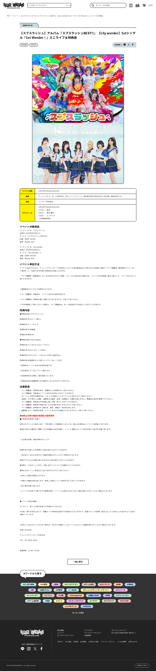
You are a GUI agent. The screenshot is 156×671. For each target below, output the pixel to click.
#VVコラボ (124, 601)
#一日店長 (73, 590)
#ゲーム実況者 (33, 601)
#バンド (59, 601)
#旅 (32, 590)
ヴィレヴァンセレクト (92, 633)
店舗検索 (87, 635)
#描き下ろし (45, 590)
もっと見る (79, 613)
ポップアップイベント (65, 635)
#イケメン (48, 595)
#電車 (56, 584)
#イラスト (94, 601)
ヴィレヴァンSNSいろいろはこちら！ (28, 5)
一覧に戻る (78, 562)
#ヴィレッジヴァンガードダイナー (96, 590)
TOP (8, 16)
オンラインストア (118, 630)
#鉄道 (118, 584)
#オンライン (105, 584)
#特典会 (130, 584)
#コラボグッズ (71, 606)
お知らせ (60, 642)
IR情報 (75, 642)
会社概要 (83, 642)
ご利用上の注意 (93, 642)
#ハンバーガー (32, 595)
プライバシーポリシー (108, 642)
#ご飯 (61, 595)
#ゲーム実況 (89, 584)
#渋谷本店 (87, 606)
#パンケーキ (120, 590)
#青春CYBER (93, 595)
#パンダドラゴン (71, 584)
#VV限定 (43, 584)
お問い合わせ (132, 642)
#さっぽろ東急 (28, 584)
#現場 (47, 601)
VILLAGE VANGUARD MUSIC (122, 633)
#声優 (107, 595)
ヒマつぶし (88, 630)
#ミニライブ (109, 601)
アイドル (24, 45)
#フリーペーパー (122, 595)
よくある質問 (122, 642)
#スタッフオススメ (76, 601)
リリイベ (15, 16)
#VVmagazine (76, 595)
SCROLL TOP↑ (142, 666)
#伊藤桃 (59, 590)
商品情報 (60, 630)
